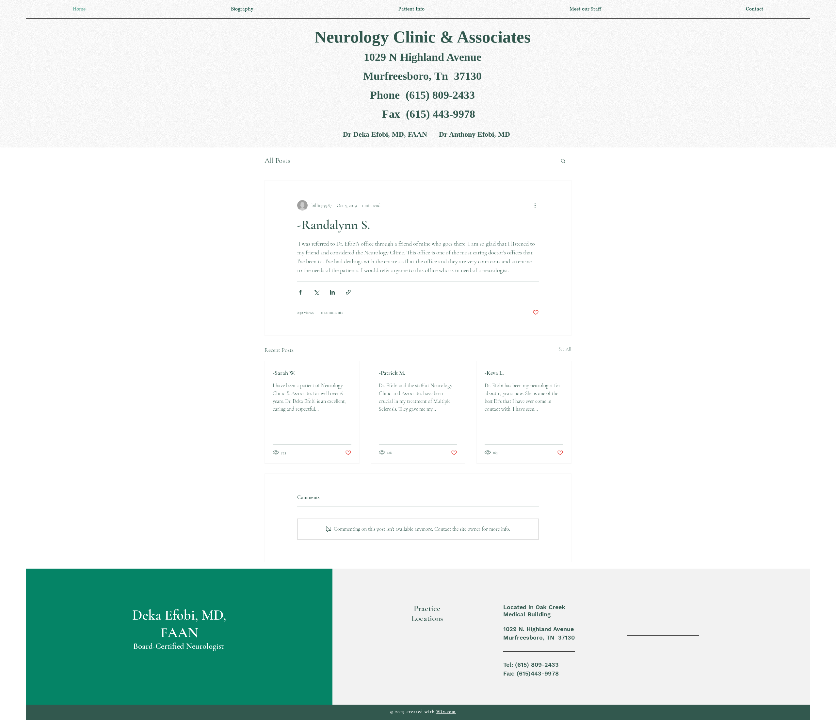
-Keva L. (494, 372)
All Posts (277, 160)
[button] (563, 160)
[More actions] (535, 205)
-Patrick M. (392, 372)
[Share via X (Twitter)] (316, 292)
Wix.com (446, 711)
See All (564, 349)
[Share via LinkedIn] (332, 292)
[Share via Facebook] (300, 292)
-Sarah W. (284, 372)
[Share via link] (348, 292)
